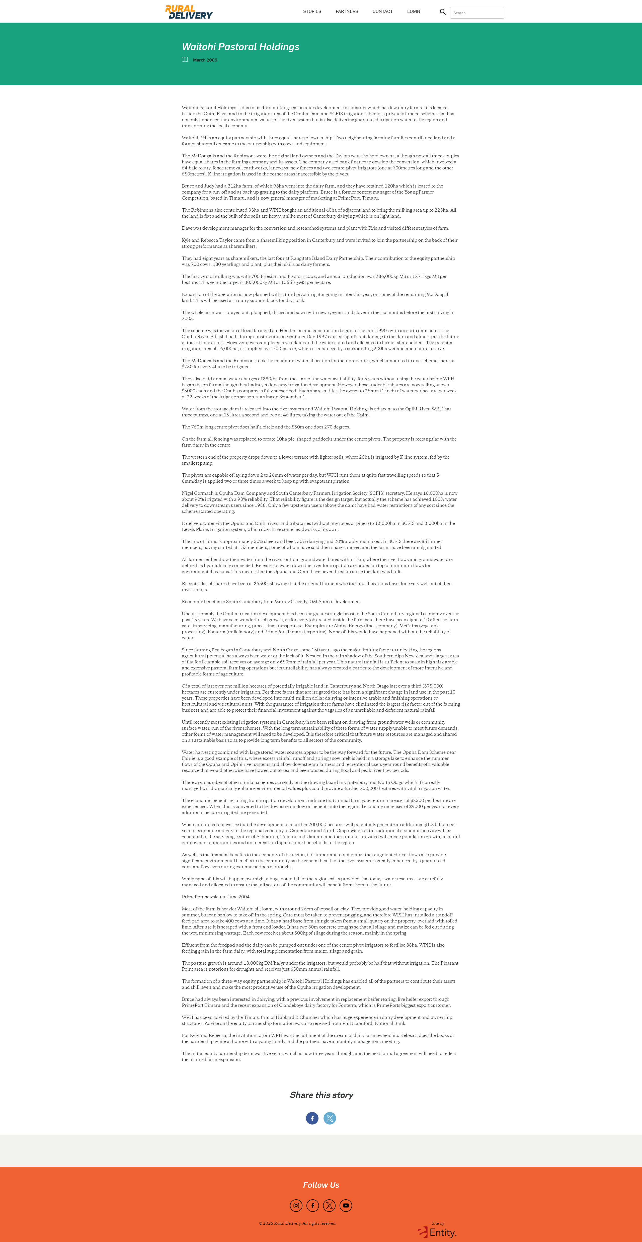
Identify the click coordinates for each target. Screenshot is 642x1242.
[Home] (189, 11)
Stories (312, 11)
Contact (383, 11)
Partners (347, 11)
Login (413, 11)
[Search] (443, 13)
